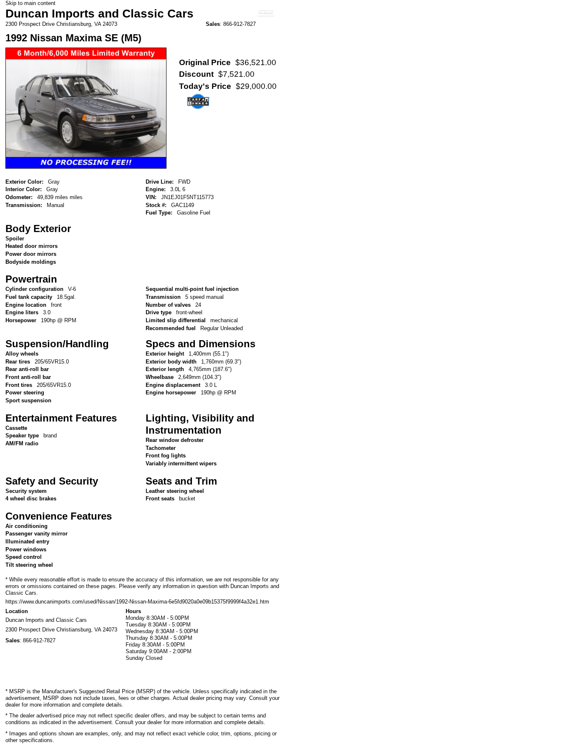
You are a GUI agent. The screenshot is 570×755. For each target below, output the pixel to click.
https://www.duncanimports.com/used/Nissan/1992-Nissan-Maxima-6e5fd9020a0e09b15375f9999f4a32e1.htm (137, 601)
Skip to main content (30, 3)
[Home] (265, 18)
